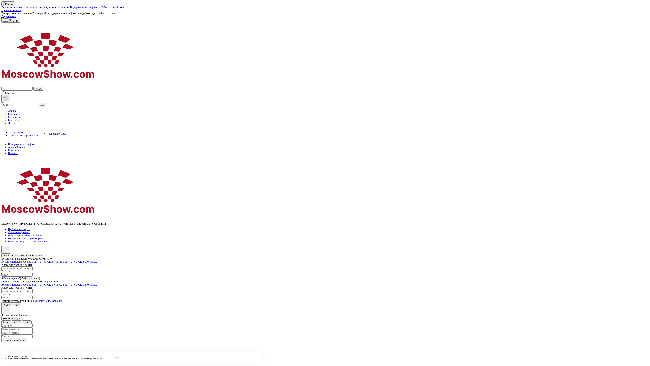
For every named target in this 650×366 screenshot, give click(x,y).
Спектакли (29, 7)
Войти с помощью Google (16, 261)
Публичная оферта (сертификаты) (27, 238)
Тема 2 (16, 322)
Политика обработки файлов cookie (28, 241)
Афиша (5, 7)
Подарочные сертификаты (85, 7)
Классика (41, 7)
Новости (13, 153)
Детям (51, 7)
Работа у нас (108, 7)
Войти (6, 255)
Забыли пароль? (10, 278)
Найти (42, 105)
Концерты (16, 7)
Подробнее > (8, 16)
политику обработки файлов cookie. (87, 359)
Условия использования (48, 300)
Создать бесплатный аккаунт (27, 255)
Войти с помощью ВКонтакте (80, 261)
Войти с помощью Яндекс (47, 261)
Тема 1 (6, 322)
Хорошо (117, 357)
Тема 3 (26, 322)
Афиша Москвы (17, 147)
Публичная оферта (19, 229)
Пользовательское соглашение (25, 235)
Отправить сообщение (14, 340)
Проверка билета (11, 10)
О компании (62, 7)
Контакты (122, 7)
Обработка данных (19, 232)
